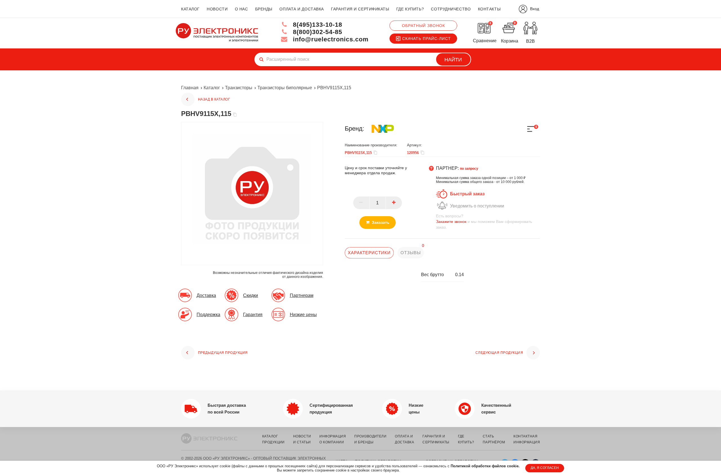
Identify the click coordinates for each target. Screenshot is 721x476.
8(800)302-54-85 (316, 31)
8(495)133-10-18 (316, 24)
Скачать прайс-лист (426, 38)
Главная (190, 87)
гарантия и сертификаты (360, 9)
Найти (453, 59)
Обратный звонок (423, 25)
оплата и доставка (301, 9)
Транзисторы (238, 87)
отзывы (410, 252)
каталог (190, 9)
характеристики (369, 252)
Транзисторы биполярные (284, 87)
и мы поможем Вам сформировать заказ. (484, 221)
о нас (241, 9)
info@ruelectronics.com (330, 39)
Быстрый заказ (467, 193)
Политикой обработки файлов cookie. (485, 466)
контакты (489, 9)
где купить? (410, 9)
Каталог (212, 87)
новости (217, 9)
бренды (263, 9)
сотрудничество (451, 9)
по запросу (469, 169)
